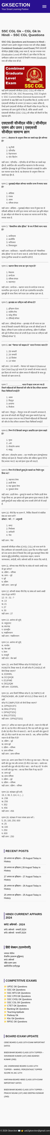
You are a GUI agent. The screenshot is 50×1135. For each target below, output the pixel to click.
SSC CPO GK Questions (19, 996)
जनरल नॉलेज (9, 953)
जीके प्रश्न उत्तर (10, 963)
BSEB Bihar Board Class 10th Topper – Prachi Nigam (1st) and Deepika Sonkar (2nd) (24, 1093)
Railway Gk (12, 1015)
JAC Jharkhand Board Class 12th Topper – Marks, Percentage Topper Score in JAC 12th (23, 1069)
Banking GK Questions (18, 1009)
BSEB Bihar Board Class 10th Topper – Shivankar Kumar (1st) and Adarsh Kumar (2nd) (23, 1055)
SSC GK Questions (16, 990)
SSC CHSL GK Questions (19, 999)
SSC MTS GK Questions (19, 993)
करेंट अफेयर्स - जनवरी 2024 (15, 929)
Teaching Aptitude (15, 1012)
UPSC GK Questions (17, 986)
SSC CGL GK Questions (18, 1002)
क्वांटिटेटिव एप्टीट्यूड (12, 966)
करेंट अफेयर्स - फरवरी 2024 (15, 933)
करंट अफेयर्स (9, 960)
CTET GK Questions (17, 1006)
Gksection (16, 5)
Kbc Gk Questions (15, 1018)
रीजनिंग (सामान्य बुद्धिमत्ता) (14, 956)
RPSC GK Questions (17, 1021)
